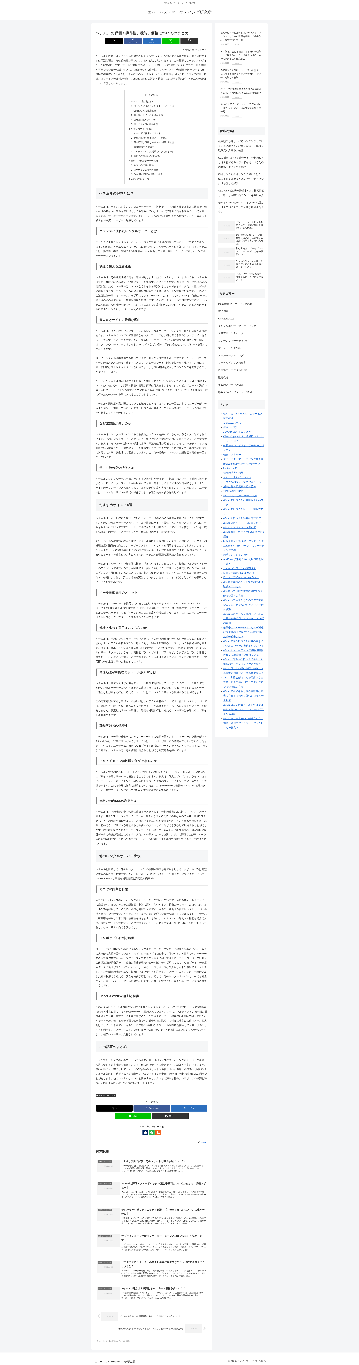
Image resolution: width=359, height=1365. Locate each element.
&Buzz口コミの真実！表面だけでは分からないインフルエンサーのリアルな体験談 (243, 709)
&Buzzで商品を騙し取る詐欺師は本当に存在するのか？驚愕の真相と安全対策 (243, 696)
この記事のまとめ (140, 178)
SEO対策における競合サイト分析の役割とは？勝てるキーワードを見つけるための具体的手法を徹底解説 (240, 55)
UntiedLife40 (230, 468)
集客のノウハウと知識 (107, 1095)
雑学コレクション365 (235, 554)
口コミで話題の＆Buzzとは (238, 573)
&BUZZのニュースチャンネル (240, 495)
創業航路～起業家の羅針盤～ (239, 486)
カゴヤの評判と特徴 (144, 165)
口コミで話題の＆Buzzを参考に (241, 577)
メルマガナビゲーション (237, 477)
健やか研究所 (230, 427)
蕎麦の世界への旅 (233, 472)
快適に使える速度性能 (145, 110)
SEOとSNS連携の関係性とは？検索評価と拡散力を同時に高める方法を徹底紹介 (241, 193)
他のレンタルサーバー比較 (144, 160)
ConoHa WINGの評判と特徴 (148, 174)
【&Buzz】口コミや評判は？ (239, 568)
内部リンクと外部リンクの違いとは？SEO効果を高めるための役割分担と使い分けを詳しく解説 (240, 74)
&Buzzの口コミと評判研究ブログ (242, 518)
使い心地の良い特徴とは (146, 124)
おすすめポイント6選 (141, 128)
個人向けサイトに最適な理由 (148, 115)
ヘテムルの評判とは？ (142, 101)
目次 (147, 95)
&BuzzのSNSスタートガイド (239, 527)
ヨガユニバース (232, 422)
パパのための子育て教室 (237, 431)
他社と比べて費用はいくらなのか (150, 138)
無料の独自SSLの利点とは (147, 156)
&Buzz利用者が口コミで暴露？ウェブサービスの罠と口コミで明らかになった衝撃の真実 (243, 682)
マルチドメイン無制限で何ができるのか (154, 151)
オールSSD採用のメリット (147, 133)
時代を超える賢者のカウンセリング (243, 541)
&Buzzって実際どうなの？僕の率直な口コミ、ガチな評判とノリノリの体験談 (243, 605)
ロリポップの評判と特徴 (146, 169)
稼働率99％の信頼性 (144, 147)
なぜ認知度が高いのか (145, 119)
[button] (189, 41)
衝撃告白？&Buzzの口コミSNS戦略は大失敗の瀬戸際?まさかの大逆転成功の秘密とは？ (243, 632)
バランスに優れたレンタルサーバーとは (154, 106)
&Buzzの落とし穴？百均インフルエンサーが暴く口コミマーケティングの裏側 (243, 618)
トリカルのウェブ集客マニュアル (242, 481)
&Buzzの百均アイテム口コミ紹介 (242, 522)
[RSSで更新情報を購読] (158, 1132)
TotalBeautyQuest (233, 491)
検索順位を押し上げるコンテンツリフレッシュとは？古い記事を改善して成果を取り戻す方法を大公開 (240, 36)
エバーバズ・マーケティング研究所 (243, 459)
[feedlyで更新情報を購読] (152, 1132)
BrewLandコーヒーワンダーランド (242, 463)
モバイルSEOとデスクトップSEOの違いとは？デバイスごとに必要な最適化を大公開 (240, 108)
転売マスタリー (232, 454)
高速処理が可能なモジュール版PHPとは (154, 142)
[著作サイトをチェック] (145, 1132)
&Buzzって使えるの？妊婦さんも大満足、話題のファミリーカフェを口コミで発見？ (243, 723)
